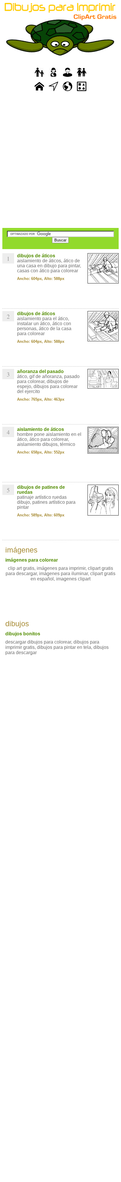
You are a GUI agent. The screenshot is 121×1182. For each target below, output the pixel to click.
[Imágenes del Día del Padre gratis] (39, 77)
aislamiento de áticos (40, 429)
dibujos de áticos (36, 255)
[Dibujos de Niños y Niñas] (81, 77)
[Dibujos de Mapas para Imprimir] (67, 91)
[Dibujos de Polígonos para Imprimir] (81, 91)
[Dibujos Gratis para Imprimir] (39, 91)
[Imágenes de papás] (67, 77)
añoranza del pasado (40, 371)
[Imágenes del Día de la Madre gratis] (53, 77)
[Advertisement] (60, 160)
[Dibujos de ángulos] (53, 91)
